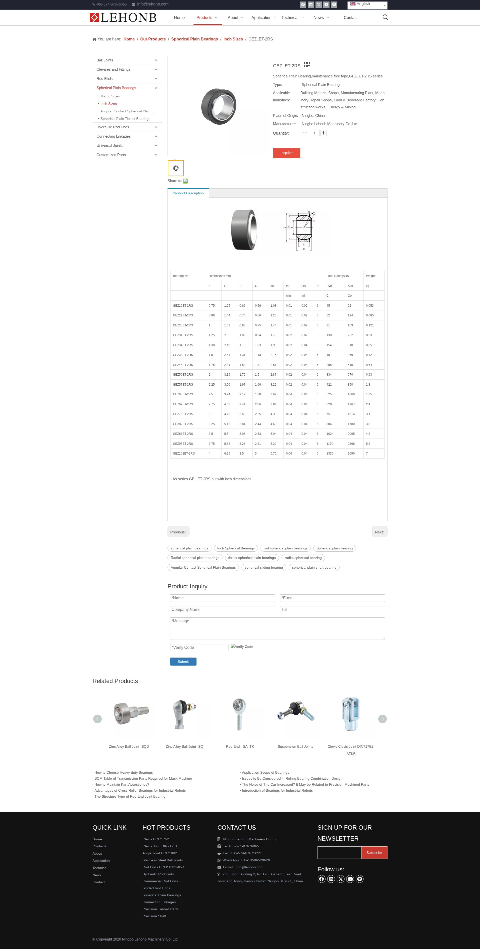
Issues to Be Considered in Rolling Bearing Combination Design (292, 778)
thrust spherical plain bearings (252, 558)
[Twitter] (319, 4)
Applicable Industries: (281, 96)
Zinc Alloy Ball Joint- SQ (184, 746)
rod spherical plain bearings (286, 548)
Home (97, 839)
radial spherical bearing (303, 558)
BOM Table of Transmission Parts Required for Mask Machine (143, 778)
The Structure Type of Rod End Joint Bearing (130, 796)
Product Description (188, 193)
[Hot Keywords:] (385, 17)
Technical (99, 868)
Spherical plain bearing (334, 548)
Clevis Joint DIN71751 (160, 846)
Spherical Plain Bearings (116, 88)
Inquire (286, 153)
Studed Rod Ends (156, 888)
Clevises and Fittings (113, 69)
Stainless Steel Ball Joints (162, 860)
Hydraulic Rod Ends (112, 127)
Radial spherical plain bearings (195, 558)
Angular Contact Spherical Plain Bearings (131, 111)
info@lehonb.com (152, 4)
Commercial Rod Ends (160, 881)
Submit (183, 662)
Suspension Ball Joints (295, 746)
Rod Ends (104, 78)
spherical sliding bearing (264, 567)
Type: (277, 84)
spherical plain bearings (189, 548)
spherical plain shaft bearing (314, 567)
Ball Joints (104, 60)
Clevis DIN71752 (155, 839)
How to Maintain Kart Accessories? (121, 784)
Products (99, 846)
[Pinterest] (334, 4)
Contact (98, 882)
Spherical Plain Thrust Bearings (125, 119)
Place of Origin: (285, 115)
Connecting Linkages (113, 136)
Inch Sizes (108, 104)
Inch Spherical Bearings (236, 548)
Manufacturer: (284, 124)
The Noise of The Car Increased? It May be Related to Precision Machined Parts (305, 784)
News (96, 875)
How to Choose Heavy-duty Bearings (123, 772)
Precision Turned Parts (160, 909)
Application (101, 861)
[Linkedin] (311, 4)
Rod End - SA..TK (240, 746)
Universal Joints (109, 145)
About (97, 853)
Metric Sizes (110, 96)
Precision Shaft (154, 916)
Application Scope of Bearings (265, 772)
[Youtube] (326, 4)
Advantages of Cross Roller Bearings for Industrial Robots (140, 790)
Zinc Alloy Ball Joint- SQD (129, 746)
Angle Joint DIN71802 (159, 853)
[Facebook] (303, 4)
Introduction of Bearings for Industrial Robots (277, 790)
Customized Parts (111, 155)
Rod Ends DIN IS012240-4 (164, 867)
